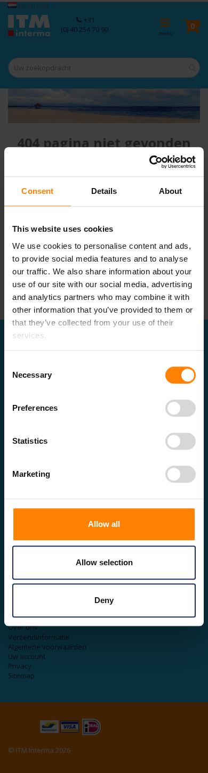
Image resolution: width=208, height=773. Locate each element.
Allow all (104, 523)
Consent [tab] (37, 191)
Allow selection (104, 562)
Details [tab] (104, 191)
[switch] (180, 409)
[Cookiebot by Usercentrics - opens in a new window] (149, 162)
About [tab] (170, 191)
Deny (104, 600)
